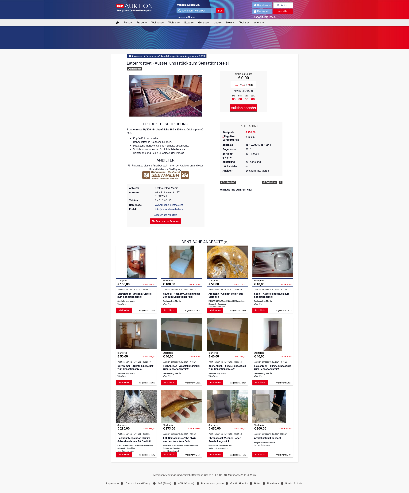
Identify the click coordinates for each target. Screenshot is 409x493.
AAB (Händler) (186, 483)
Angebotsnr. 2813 (195, 56)
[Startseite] (117, 22)
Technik (243, 22)
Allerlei (258, 22)
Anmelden (283, 11)
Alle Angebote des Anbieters (165, 221)
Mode (216, 22)
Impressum (112, 483)
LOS (220, 10)
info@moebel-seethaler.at (169, 209)
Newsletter (273, 483)
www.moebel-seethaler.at (169, 204)
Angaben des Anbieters (165, 215)
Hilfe (256, 483)
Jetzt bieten (124, 310)
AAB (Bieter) (164, 483)
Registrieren (283, 5)
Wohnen (173, 22)
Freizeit (141, 22)
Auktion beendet (243, 108)
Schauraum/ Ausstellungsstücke (164, 56)
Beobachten (271, 182)
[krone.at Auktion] (136, 8)
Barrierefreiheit (293, 483)
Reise (126, 22)
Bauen (188, 22)
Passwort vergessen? (264, 16)
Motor (229, 22)
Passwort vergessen (212, 483)
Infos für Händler (238, 483)
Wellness (156, 22)
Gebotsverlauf (228, 182)
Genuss (202, 22)
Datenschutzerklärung (138, 483)
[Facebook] (280, 182)
